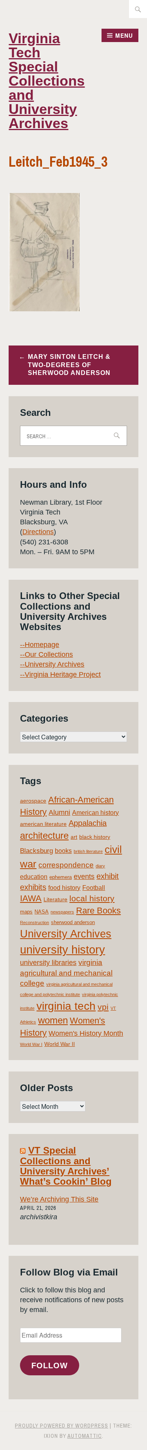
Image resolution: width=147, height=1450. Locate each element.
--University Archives (52, 664)
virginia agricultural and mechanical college (66, 972)
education (33, 876)
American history (95, 812)
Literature (55, 899)
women (53, 1020)
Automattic (84, 1435)
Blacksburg (36, 851)
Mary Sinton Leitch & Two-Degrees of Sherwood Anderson (69, 365)
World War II (59, 1044)
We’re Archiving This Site (59, 1199)
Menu (124, 35)
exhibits (33, 887)
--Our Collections (46, 654)
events (84, 876)
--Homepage (39, 645)
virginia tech (66, 1006)
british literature (88, 851)
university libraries (48, 963)
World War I (31, 1044)
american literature (43, 824)
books (63, 850)
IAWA (31, 898)
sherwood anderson (73, 922)
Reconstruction (34, 922)
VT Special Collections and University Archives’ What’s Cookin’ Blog (66, 1166)
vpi (103, 1006)
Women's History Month (86, 1033)
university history (62, 949)
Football (93, 887)
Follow (49, 1365)
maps (26, 912)
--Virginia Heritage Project (60, 674)
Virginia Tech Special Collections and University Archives (47, 80)
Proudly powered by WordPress (61, 1425)
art (74, 837)
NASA (41, 912)
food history (64, 887)
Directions (38, 532)
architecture (44, 835)
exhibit (107, 876)
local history (91, 898)
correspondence (66, 865)
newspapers (62, 912)
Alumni (59, 812)
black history (94, 837)
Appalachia (88, 823)
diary (100, 866)
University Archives (65, 934)
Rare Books (98, 910)
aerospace (33, 801)
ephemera (60, 877)
